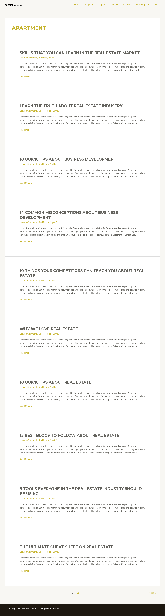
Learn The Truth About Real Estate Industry (71, 106)
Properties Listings (94, 4)
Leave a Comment (28, 57)
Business (43, 57)
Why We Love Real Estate (49, 329)
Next (152, 592)
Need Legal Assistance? (147, 4)
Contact (127, 4)
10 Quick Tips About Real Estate (55, 382)
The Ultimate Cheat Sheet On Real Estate (66, 547)
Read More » (26, 76)
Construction (45, 110)
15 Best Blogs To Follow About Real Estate (69, 435)
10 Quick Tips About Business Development (68, 159)
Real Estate (44, 164)
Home (77, 4)
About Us (114, 4)
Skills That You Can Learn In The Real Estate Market (80, 52)
